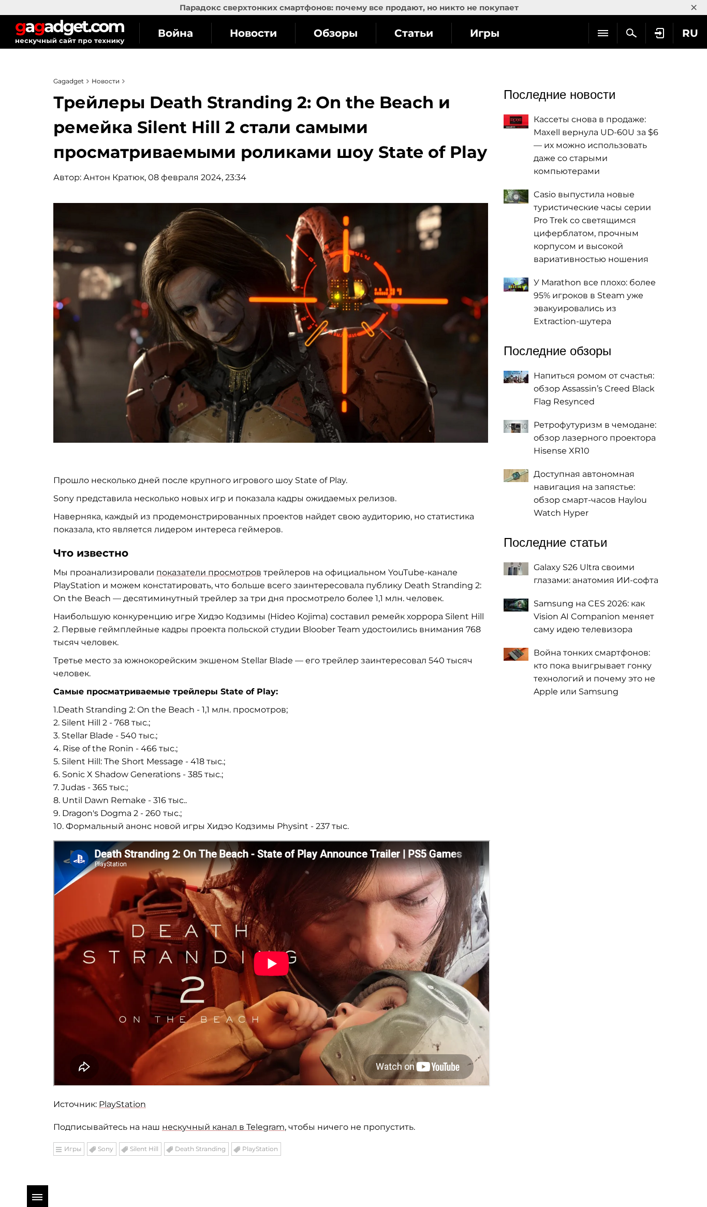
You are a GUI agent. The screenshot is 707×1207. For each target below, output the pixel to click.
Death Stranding (200, 1149)
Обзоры (336, 33)
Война (175, 33)
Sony (105, 1149)
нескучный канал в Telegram (223, 1127)
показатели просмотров (208, 572)
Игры (484, 33)
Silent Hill (144, 1149)
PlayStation (122, 1104)
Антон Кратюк (113, 177)
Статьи (413, 33)
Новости (253, 33)
